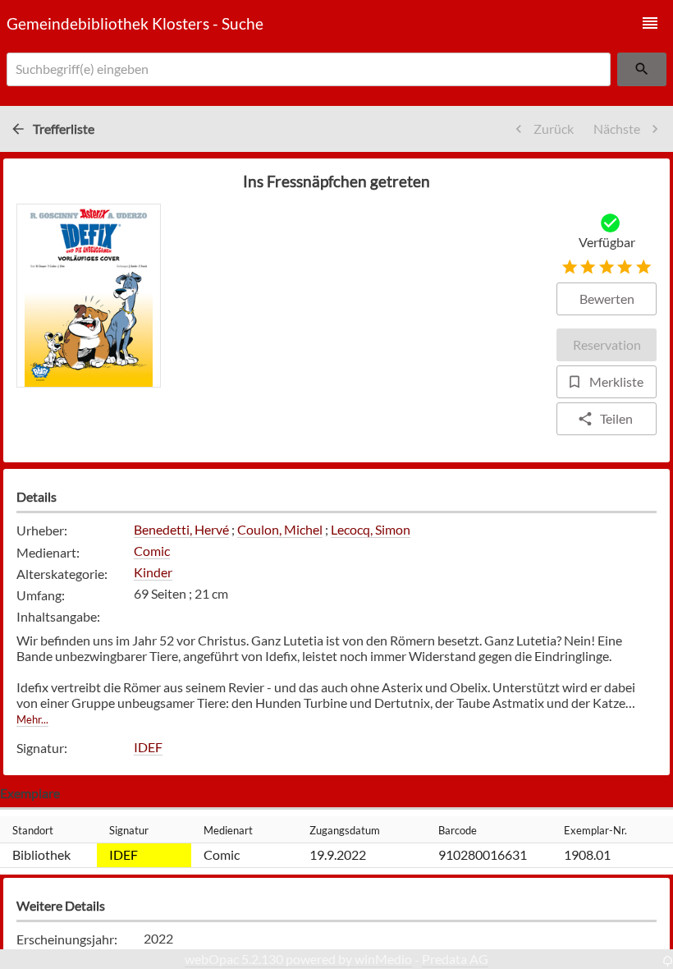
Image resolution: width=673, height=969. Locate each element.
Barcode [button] (457, 830)
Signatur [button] (129, 830)
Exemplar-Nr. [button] (595, 830)
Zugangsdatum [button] (344, 830)
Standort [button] (32, 830)
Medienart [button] (228, 830)
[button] (650, 23)
